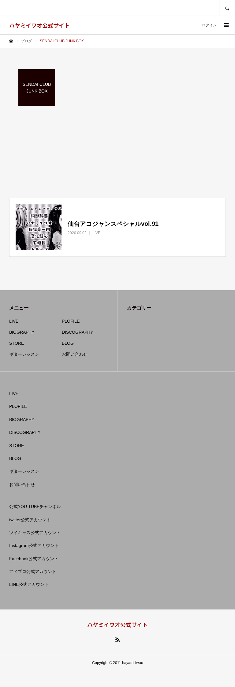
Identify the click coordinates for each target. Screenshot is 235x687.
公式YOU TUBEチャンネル (35, 506)
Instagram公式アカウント (34, 545)
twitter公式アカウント (30, 519)
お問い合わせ (75, 354)
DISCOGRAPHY (77, 332)
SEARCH (227, 8)
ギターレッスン (24, 354)
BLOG (68, 343)
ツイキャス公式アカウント (35, 532)
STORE (16, 343)
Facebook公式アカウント (33, 558)
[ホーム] (11, 41)
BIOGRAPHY (21, 332)
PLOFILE (71, 321)
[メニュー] (226, 25)
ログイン (209, 25)
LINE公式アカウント (29, 584)
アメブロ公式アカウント (32, 571)
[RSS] (117, 639)
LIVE (13, 321)
